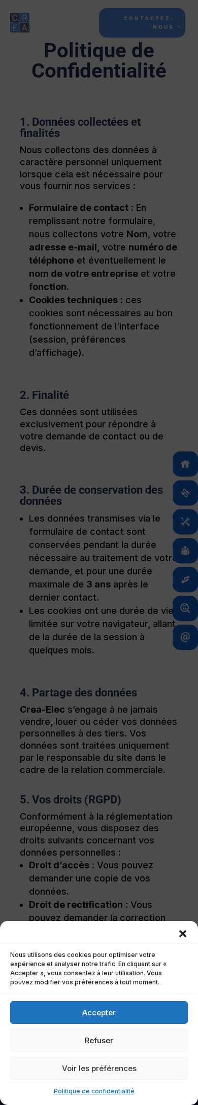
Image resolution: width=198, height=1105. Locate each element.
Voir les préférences (99, 1068)
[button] (183, 934)
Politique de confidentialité (94, 1091)
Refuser (99, 1040)
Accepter (99, 1012)
